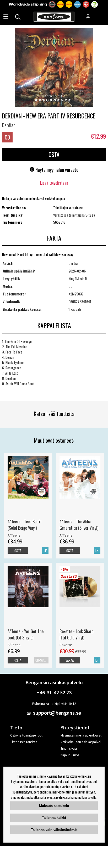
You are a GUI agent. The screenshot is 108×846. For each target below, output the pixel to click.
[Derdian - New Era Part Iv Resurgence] (54, 68)
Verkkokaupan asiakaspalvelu (81, 742)
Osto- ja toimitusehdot (26, 735)
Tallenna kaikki (54, 818)
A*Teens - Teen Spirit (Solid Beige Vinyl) (25, 524)
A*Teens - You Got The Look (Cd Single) (26, 634)
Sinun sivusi (69, 748)
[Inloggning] (88, 17)
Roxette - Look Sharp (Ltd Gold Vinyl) (76, 634)
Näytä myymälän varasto (56, 169)
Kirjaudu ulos (70, 755)
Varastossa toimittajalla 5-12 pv (74, 215)
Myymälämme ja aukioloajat (81, 735)
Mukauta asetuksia (54, 806)
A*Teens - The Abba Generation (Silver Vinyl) (79, 524)
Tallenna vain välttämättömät (54, 830)
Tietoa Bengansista (23, 742)
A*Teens (14, 535)
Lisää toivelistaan (54, 183)
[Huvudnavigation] (5, 17)
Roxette (66, 644)
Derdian (8, 125)
